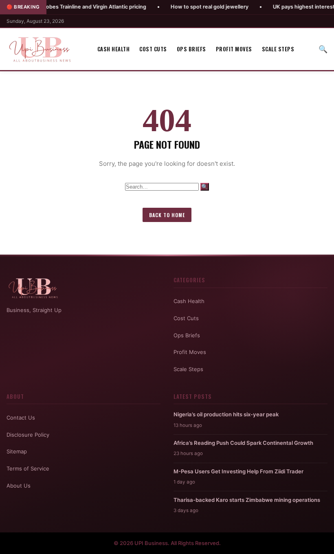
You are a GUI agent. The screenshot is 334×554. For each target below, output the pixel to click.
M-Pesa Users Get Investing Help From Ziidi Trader (238, 471)
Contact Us (21, 417)
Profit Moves (234, 49)
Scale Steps (278, 49)
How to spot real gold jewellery (193, 7)
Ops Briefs (191, 49)
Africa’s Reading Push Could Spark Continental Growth (243, 443)
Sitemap (17, 451)
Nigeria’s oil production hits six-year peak (226, 414)
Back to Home (167, 214)
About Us (19, 485)
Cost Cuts (153, 49)
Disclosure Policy (28, 434)
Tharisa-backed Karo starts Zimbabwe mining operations (247, 500)
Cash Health (113, 49)
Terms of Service (28, 468)
